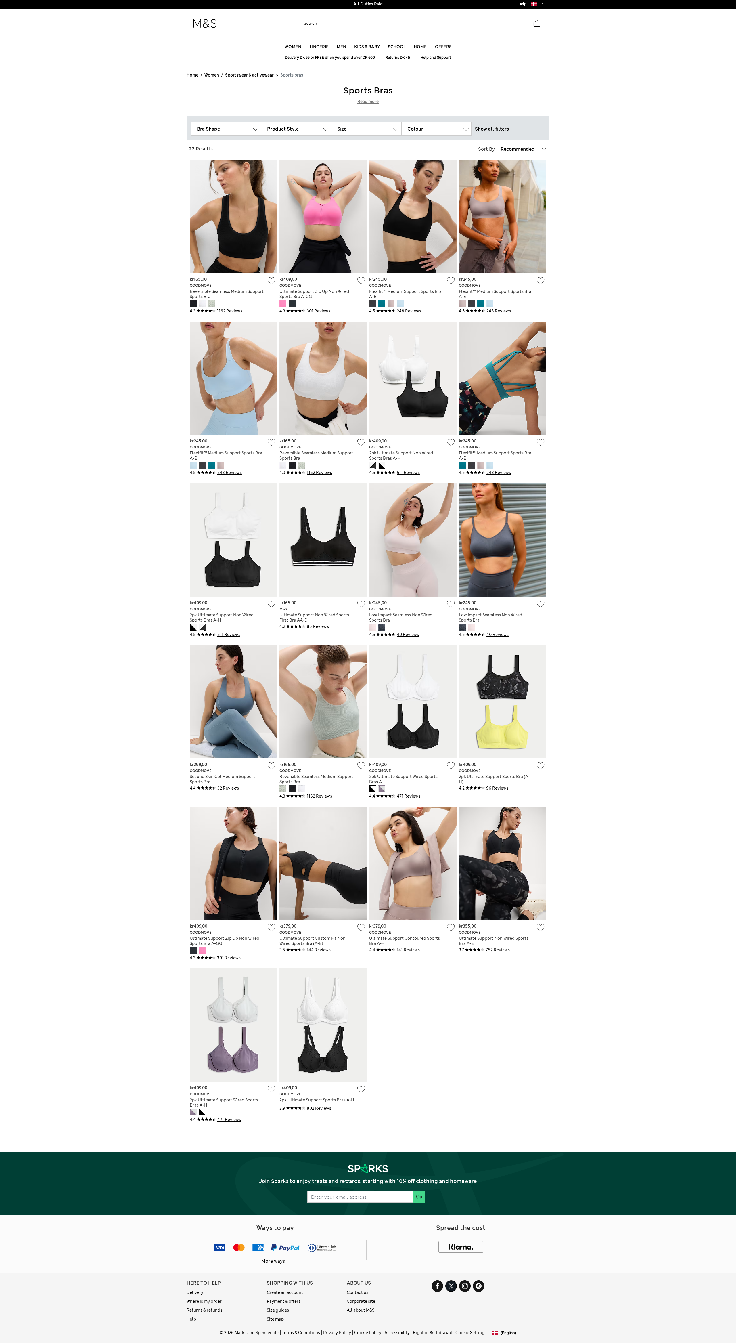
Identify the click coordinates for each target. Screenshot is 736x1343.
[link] (534, 4)
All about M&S (360, 1310)
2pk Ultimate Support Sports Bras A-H (316, 1100)
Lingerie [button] (319, 46)
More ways (273, 1261)
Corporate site (361, 1301)
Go (419, 1197)
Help (191, 1319)
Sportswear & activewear (249, 75)
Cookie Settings (470, 1332)
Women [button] (293, 46)
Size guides (278, 1310)
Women (211, 75)
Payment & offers (283, 1301)
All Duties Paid (368, 4)
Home (192, 75)
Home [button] (420, 46)
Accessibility (397, 1332)
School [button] (397, 46)
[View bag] (537, 23)
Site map (275, 1319)
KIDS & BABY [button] (367, 46)
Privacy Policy (337, 1332)
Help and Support (436, 57)
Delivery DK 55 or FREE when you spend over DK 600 (330, 57)
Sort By (486, 149)
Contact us (357, 1292)
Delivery (195, 1292)
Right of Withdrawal (432, 1332)
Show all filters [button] (492, 129)
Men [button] (341, 46)
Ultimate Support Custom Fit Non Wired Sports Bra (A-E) (312, 941)
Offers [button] (443, 46)
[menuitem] (293, 47)
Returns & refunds (204, 1310)
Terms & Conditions (301, 1332)
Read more (368, 101)
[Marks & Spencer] (204, 23)
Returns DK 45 (398, 57)
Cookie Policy (367, 1332)
